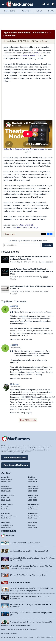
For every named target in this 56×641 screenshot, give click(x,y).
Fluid (31, 637)
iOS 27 (39, 11)
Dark (51, 637)
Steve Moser (5, 522)
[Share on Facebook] (49, 234)
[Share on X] (43, 234)
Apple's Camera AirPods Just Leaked (25, 543)
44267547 (14, 306)
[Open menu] (3, 4)
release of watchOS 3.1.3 (32, 56)
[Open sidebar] (53, 4)
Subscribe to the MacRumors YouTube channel (24, 149)
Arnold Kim (5, 477)
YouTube (10, 536)
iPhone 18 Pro (9, 11)
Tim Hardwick (33, 495)
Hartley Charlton (7, 504)
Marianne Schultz (34, 504)
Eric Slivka (31, 477)
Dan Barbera (5, 513)
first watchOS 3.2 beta (36, 53)
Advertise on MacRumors (16, 465)
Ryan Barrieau (33, 513)
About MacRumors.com (15, 457)
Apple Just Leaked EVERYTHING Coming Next (29, 551)
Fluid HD (37, 637)
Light (47, 637)
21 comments (10, 234)
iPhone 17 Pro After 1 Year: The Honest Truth (28, 575)
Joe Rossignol (47, 262)
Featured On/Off (7, 637)
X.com (8, 481)
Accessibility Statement (9, 633)
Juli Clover (43, 41)
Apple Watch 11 (26, 225)
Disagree (28, 339)
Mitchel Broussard (7, 495)
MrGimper (14, 384)
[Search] (48, 4)
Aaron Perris (32, 522)
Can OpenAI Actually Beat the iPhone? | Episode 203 (31, 622)
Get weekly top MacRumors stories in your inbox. (28, 241)
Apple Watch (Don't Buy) (27, 228)
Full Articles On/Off (21, 637)
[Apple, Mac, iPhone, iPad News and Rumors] (19, 7)
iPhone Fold (25, 11)
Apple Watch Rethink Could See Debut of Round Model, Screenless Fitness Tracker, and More (31, 271)
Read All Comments (28, 420)
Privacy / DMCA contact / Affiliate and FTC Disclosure (19, 629)
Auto (42, 637)
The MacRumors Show (19, 582)
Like (22, 339)
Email (3, 481)
